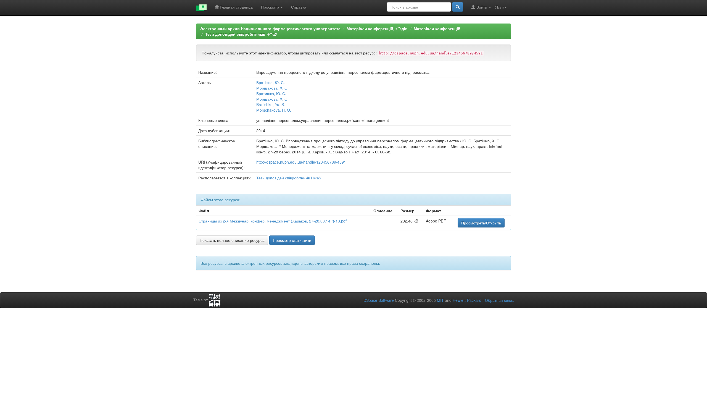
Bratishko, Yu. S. (270, 104)
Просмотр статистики (292, 240)
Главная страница (236, 7)
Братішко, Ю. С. (270, 82)
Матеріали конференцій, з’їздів (377, 28)
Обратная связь (499, 300)
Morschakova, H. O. (273, 110)
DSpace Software (378, 300)
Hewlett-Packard (467, 300)
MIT (440, 300)
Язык (499, 7)
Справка (298, 7)
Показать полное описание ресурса (232, 240)
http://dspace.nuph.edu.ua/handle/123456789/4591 (301, 162)
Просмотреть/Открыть (481, 223)
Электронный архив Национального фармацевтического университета (270, 28)
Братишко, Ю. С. (271, 93)
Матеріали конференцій (437, 28)
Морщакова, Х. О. (272, 88)
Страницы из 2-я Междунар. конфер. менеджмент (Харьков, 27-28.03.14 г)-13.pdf (273, 221)
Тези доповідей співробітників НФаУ (241, 34)
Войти (481, 7)
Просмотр (270, 7)
